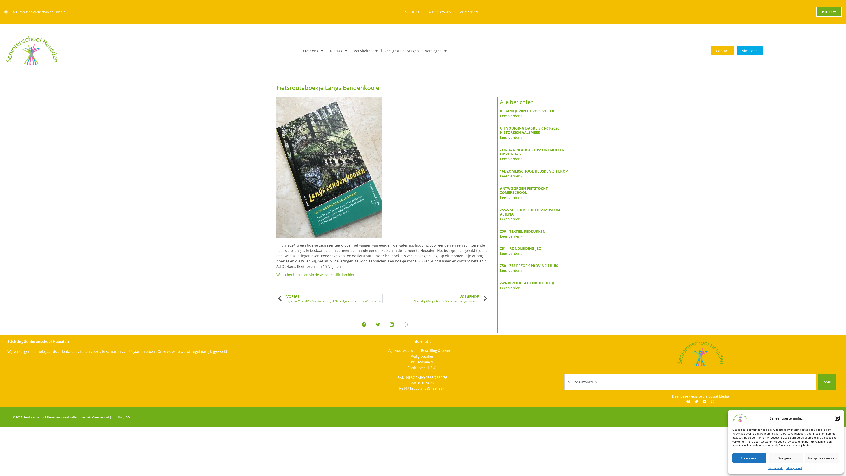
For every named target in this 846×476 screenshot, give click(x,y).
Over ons (310, 50)
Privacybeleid (794, 468)
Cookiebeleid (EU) (421, 367)
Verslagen (433, 50)
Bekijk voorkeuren (822, 458)
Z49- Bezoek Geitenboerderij (527, 283)
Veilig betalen (422, 356)
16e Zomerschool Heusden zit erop (534, 171)
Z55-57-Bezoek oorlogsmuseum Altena (530, 212)
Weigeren (785, 458)
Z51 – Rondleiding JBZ (520, 248)
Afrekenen (469, 12)
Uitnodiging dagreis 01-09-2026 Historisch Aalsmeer (529, 130)
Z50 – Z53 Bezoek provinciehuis (529, 265)
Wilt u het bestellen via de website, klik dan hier (315, 274)
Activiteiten (363, 50)
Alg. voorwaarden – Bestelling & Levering (422, 350)
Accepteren (749, 458)
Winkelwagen (440, 12)
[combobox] (690, 382)
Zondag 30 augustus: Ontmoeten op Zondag (532, 151)
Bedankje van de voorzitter (527, 111)
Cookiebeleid (775, 468)
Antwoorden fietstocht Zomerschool (524, 190)
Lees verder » (511, 115)
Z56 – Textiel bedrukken (522, 231)
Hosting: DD (121, 417)
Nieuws (336, 50)
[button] (837, 418)
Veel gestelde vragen (401, 50)
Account (412, 12)
